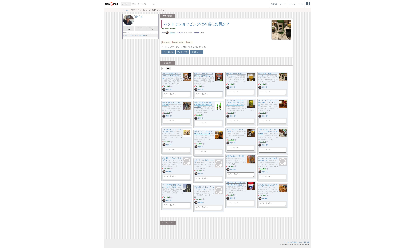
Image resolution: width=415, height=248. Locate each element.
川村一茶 (172, 32)
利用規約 (293, 242)
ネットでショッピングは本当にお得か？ (196, 24)
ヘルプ (300, 242)
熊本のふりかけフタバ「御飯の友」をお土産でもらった (203, 76)
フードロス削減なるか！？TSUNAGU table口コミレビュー (171, 76)
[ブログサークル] (111, 4)
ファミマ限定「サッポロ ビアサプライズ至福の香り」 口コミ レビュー (235, 103)
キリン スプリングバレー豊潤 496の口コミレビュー (267, 103)
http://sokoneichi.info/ (168, 28)
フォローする (182, 52)
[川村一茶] (164, 89)
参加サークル (152, 28)
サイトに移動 (168, 52)
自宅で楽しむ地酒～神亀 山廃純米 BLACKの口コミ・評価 (203, 105)
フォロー (129, 28)
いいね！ (167, 86)
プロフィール (197, 52)
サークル (286, 242)
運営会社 (307, 242)
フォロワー (140, 28)
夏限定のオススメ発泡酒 (235, 156)
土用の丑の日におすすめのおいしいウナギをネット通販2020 (267, 131)
